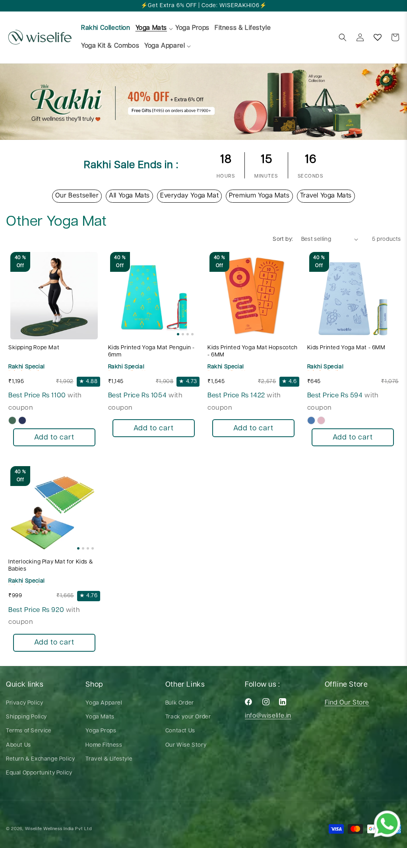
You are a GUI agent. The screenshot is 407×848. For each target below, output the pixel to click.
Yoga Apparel (103, 703)
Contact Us (180, 731)
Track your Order (188, 717)
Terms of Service (29, 731)
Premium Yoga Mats (259, 195)
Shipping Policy (26, 717)
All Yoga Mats (129, 195)
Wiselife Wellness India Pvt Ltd (58, 829)
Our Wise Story (185, 745)
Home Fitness (103, 745)
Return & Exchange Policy (40, 759)
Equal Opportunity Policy (39, 773)
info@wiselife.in (268, 715)
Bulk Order (179, 703)
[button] (151, 28)
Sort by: (283, 239)
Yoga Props (100, 731)
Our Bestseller (77, 195)
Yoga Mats (99, 717)
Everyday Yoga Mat (189, 195)
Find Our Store (347, 702)
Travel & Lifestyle (108, 759)
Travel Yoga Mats (326, 195)
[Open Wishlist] (377, 37)
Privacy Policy (24, 703)
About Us (18, 745)
